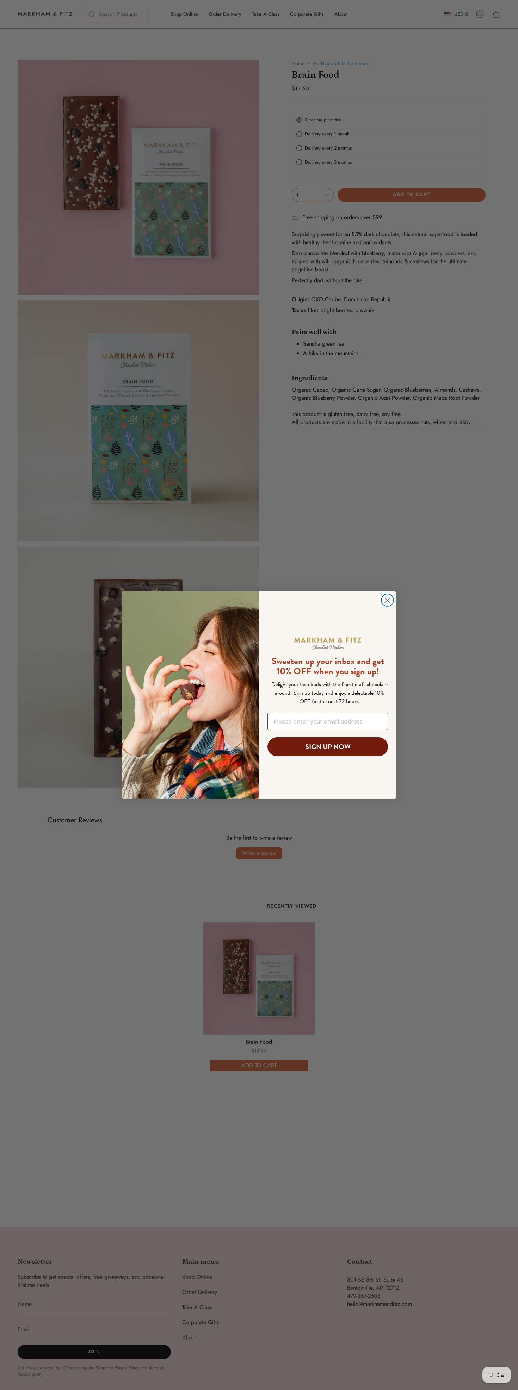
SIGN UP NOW (328, 746)
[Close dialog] (387, 600)
